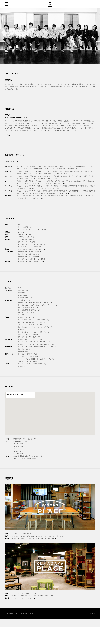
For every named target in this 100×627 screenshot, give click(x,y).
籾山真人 (28, 234)
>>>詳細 (7, 135)
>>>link (77, 169)
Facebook (92, 613)
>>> (17, 161)
